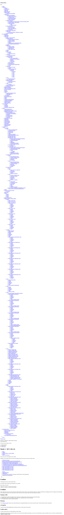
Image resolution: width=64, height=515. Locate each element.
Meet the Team (10, 131)
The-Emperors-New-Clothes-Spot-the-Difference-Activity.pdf (12, 463)
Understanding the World (14, 143)
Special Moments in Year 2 (14, 161)
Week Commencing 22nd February (14, 332)
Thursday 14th (12, 395)
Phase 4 (7, 195)
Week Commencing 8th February (13, 326)
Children (3, 452)
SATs (11, 185)
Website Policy (4, 473)
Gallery (9, 52)
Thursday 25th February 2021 (13, 356)
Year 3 (13, 74)
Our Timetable (10, 132)
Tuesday (11, 204)
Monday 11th (12, 392)
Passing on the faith (11, 41)
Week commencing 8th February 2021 (14, 274)
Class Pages (6, 127)
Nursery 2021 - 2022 (11, 144)
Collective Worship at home (14, 299)
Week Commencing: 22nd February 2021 (15, 418)
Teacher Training (7, 122)
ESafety (5, 189)
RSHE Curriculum (11, 23)
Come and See (12, 181)
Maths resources (11, 231)
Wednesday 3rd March (14, 426)
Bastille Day (12, 60)
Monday (11, 203)
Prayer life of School (11, 26)
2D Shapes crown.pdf (5, 460)
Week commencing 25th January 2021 (14, 263)
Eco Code (8, 191)
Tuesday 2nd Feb (13, 409)
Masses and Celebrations (12, 28)
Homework (12, 159)
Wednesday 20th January (14, 399)
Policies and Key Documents (11, 30)
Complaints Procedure (7, 101)
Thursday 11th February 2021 (15, 378)
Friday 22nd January (13, 401)
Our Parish (6, 106)
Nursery (7, 199)
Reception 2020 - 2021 (12, 146)
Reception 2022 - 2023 (12, 136)
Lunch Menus (6, 123)
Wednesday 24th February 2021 (13, 355)
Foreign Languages (9, 56)
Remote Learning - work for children (10, 198)
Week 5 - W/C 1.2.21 (11, 208)
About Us (4, 7)
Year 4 (13, 75)
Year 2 (13, 73)
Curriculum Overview (11, 53)
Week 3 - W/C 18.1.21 (12, 202)
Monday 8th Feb (13, 414)
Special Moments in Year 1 (14, 156)
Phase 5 (7, 196)
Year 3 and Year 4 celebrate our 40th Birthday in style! (17, 187)
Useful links (8, 94)
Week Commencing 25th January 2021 (14, 402)
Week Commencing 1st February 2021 (14, 407)
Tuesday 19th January (13, 398)
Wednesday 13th (13, 394)
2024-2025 (12, 70)
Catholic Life (6, 14)
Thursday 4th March (13, 427)
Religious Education (9, 20)
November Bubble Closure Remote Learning (15, 293)
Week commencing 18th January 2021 (14, 258)
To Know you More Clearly (14, 175)
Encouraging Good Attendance (11, 113)
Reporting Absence (9, 115)
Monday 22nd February (14, 419)
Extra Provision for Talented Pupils (13, 64)
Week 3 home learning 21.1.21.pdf (7, 469)
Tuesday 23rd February (14, 420)
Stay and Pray (10, 29)
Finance (5, 97)
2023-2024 (12, 69)
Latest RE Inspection (9, 33)
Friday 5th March (13, 428)
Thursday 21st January (14, 400)
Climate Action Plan (7, 102)
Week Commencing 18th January (13, 306)
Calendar (5, 104)
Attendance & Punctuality (8, 111)
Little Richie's (6, 432)
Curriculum (6, 36)
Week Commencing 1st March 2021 (14, 242)
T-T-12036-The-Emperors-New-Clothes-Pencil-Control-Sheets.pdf (12, 464)
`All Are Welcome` (13, 25)
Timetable (12, 145)
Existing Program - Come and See (13, 22)
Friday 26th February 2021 (12, 357)
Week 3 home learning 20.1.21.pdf (7, 468)
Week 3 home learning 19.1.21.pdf (7, 467)
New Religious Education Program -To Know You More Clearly (18, 21)
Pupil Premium (6, 95)
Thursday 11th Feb (13, 417)
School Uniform (7, 120)
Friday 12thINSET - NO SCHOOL (16, 379)
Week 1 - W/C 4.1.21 (11, 200)
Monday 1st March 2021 (12, 349)
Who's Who (6, 10)
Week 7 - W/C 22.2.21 (12, 219)
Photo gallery (10, 82)
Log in (3, 437)
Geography (8, 66)
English (7, 44)
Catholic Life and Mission (10, 15)
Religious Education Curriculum (13, 39)
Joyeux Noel (12, 61)
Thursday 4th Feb (13, 411)
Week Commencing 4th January (13, 294)
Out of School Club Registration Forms (10, 435)
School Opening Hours (8, 109)
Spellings (11, 166)
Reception (14, 71)
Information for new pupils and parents (10, 110)
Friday (11, 207)
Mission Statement (7, 11)
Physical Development (14, 140)
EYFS (7, 128)
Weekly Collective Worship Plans (13, 285)
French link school (11, 63)
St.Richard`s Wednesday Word (9, 107)
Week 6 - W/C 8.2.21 (11, 213)
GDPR (5, 98)
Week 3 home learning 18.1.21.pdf (7, 466)
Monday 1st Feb (13, 408)
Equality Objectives (7, 86)
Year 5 (9, 174)
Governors (6, 91)
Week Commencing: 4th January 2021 (14, 386)
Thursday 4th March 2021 (12, 352)
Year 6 (9, 180)
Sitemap (3, 471)
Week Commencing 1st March (13, 343)
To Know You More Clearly (12, 129)
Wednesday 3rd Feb (13, 410)
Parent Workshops (7, 125)
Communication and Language (15, 139)
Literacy (11, 141)
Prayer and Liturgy (11, 27)
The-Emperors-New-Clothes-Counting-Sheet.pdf (10, 462)
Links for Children (11, 46)
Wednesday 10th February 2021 (15, 377)
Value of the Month (11, 19)
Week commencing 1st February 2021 (14, 269)
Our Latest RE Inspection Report (13, 43)
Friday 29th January (13, 406)
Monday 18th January (13, 397)
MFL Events (10, 57)
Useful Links (6, 119)
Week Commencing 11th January (13, 300)
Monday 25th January (13, 403)
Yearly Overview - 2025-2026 (15, 169)
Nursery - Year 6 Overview (10, 37)
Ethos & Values (6, 12)
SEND (5, 92)
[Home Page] (2, 438)
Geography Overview (11, 67)
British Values (6, 35)
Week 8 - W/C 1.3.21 (11, 224)
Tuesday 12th (12, 393)
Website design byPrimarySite (7, 475)
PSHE (11, 24)
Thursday (11, 206)
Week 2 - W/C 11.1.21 (12, 201)
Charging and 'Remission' (8, 100)
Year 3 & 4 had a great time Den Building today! (16, 188)
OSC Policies (8, 434)
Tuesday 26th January (13, 404)
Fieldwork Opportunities (12, 68)
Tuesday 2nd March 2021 (12, 350)
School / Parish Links (11, 18)
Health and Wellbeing (7, 87)
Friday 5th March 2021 (12, 353)
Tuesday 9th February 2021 (14, 376)
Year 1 (13, 72)
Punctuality (8, 114)
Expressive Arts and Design (14, 153)
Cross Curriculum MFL (14, 58)
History (7, 77)
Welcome (5, 8)
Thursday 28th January (14, 405)
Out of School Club (5, 429)
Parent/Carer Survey (7, 124)
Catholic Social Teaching (12, 16)
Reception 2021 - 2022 (12, 137)
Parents (3, 108)
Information (6, 431)
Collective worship (11, 291)
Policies (9, 42)
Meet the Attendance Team (10, 112)
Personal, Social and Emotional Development (17, 138)
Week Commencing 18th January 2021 (14, 358)
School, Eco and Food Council (9, 190)
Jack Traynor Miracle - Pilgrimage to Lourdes (15, 32)
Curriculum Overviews (12, 81)
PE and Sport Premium (8, 96)
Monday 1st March (13, 424)
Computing (8, 54)
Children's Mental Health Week (15, 325)
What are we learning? (12, 134)
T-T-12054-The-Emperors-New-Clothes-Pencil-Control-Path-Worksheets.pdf (14, 465)
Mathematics (8, 45)
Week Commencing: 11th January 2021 (14, 391)
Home (3, 6)
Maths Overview (11, 48)
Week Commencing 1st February (13, 319)
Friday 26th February (13, 422)
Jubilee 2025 (8, 31)
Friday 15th (12, 396)
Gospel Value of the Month (10, 13)
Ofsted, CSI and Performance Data (9, 88)
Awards (9, 65)
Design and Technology (10, 79)
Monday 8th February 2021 (14, 375)
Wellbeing (6, 126)
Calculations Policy (11, 47)
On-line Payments (7, 121)
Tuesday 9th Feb (13, 415)
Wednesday (12, 205)
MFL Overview (10, 62)
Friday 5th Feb (12, 412)
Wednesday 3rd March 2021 (12, 351)
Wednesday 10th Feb (13, 416)
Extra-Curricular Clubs (8, 197)
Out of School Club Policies (8, 433)
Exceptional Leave (9, 116)
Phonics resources (11, 230)
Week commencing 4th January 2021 (14, 247)
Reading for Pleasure (9, 85)
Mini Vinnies (6, 192)
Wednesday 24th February (14, 421)
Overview (10, 84)
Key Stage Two (8, 167)
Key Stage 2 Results (7, 89)
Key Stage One (8, 154)
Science (7, 50)
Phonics (13, 151)
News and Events (5, 103)
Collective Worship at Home (14, 331)
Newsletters (6, 105)
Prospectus (6, 9)
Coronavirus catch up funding (9, 99)
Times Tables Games (11, 49)
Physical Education (9, 80)
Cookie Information (5, 472)
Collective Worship (11, 40)
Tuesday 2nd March (13, 425)
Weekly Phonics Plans (11, 279)
